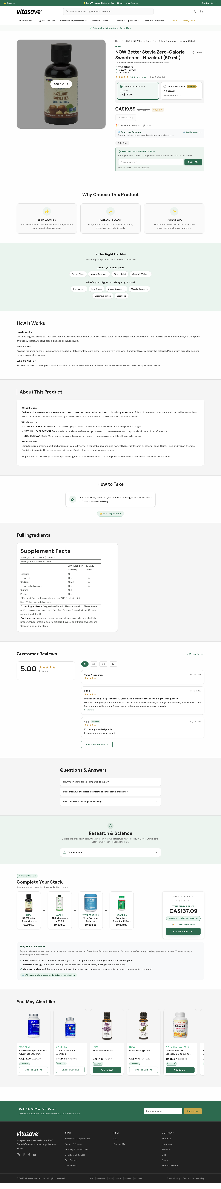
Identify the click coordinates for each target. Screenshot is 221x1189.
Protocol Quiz (48, 20)
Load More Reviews (95, 744)
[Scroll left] (17, 1043)
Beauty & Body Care (154, 20)
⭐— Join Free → (110, 3)
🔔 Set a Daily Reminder (110, 513)
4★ (103, 664)
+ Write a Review (195, 654)
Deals (174, 20)
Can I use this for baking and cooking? (82, 801)
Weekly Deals (188, 20)
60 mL (126, 117)
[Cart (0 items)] (201, 11)
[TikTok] (29, 1154)
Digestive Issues (103, 295)
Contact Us (207, 3)
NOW (127, 41)
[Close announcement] (216, 3)
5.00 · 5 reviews (138, 77)
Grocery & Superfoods (126, 20)
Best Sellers (71, 1160)
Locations (167, 1144)
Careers (166, 1160)
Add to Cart (107, 1070)
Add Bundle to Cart (183, 931)
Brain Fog (121, 295)
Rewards (166, 1149)
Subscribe (192, 1111)
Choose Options (33, 1069)
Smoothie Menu (170, 1165)
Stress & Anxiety (116, 289)
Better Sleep (78, 274)
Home (118, 41)
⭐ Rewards (9, 3)
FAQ (115, 1138)
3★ (113, 664)
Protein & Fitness (100, 20)
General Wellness (140, 274)
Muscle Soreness (139, 289)
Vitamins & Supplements (72, 20)
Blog (164, 1154)
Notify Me (193, 162)
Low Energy (79, 289)
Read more (89, 710)
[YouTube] (34, 1154)
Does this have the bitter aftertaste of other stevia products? (95, 791)
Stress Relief (120, 274)
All (85, 664)
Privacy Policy (173, 1178)
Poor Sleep (96, 289)
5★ (94, 664)
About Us (166, 1138)
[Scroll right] (204, 1043)
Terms (186, 1178)
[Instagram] (18, 1154)
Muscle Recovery (99, 274)
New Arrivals (71, 1165)
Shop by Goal (25, 20)
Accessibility (198, 1178)
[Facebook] (23, 1154)
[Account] (195, 11)
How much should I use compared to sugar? (86, 781)
